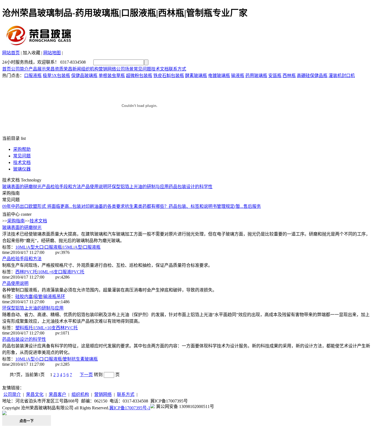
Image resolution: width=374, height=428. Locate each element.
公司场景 (125, 69)
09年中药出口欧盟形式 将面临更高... (37, 206)
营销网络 (107, 69)
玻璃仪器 (22, 169)
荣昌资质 (55, 69)
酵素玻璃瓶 (196, 75)
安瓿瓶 (274, 75)
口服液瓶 (33, 75)
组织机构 (90, 69)
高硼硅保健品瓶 (312, 75)
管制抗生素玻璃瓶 (80, 359)
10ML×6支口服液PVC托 (61, 272)
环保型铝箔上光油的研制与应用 (138, 186)
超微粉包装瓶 (139, 75)
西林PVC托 (26, 272)
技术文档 (160, 69)
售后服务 (252, 206)
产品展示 (37, 69)
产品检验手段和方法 (61, 186)
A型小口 (35, 359)
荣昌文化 (35, 394)
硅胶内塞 (24, 296)
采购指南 (16, 221)
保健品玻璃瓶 (84, 75)
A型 (78, 247)
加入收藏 (31, 52)
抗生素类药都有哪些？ (147, 206)
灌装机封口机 (342, 75)
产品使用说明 (94, 186)
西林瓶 (289, 75)
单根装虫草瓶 (112, 75)
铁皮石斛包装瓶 (168, 75)
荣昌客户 (57, 394)
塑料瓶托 (24, 327)
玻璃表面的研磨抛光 (22, 186)
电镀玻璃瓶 (219, 75)
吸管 (38, 296)
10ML (20, 247)
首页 (6, 69)
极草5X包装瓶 (56, 75)
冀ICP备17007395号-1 (129, 408)
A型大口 (35, 247)
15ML (68, 247)
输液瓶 (237, 75)
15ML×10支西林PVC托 (56, 327)
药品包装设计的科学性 (190, 186)
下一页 (86, 374)
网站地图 (52, 52)
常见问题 (142, 69)
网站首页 (11, 52)
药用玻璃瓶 (256, 75)
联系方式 (177, 69)
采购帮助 (22, 149)
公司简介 (19, 69)
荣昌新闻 (72, 69)
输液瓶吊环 (54, 296)
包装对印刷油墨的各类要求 (98, 206)
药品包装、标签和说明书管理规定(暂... (206, 206)
